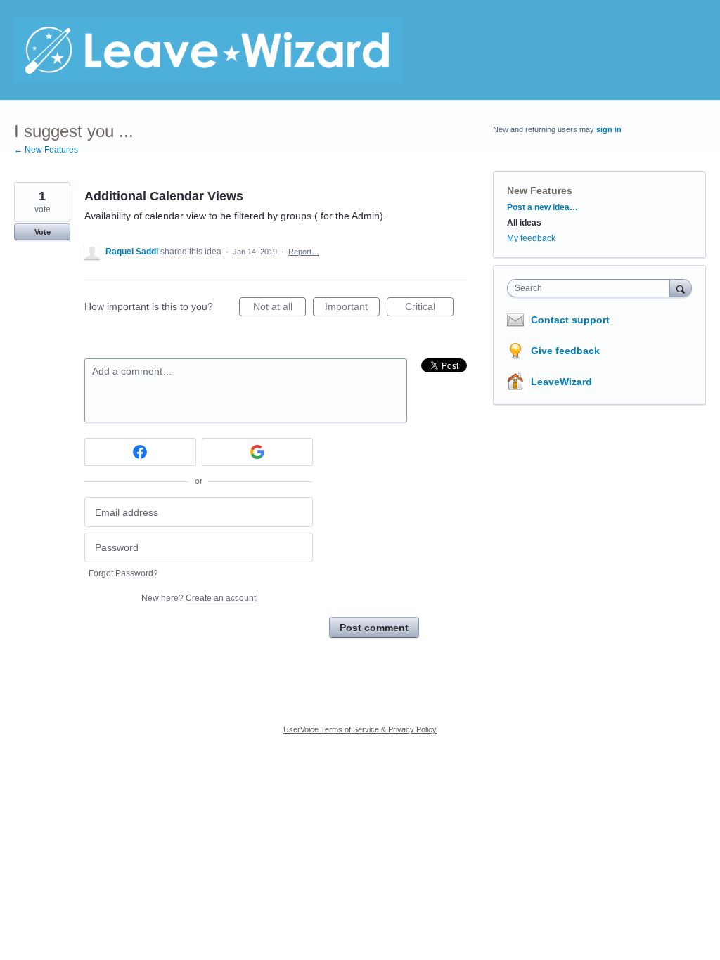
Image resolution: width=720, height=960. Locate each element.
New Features (539, 190)
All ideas (524, 223)
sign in (609, 129)
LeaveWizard (561, 381)
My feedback (531, 238)
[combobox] (591, 288)
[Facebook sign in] (140, 452)
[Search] (680, 288)
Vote (42, 232)
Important (352, 308)
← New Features (46, 150)
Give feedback (565, 350)
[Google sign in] (258, 452)
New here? (198, 598)
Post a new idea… (542, 207)
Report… (303, 251)
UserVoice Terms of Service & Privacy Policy (360, 729)
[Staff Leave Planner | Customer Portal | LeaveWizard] (208, 50)
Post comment (374, 627)
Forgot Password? (123, 573)
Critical (429, 308)
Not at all (279, 308)
